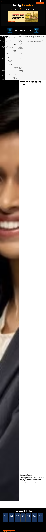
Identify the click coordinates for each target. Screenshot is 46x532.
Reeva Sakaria (22, 481)
